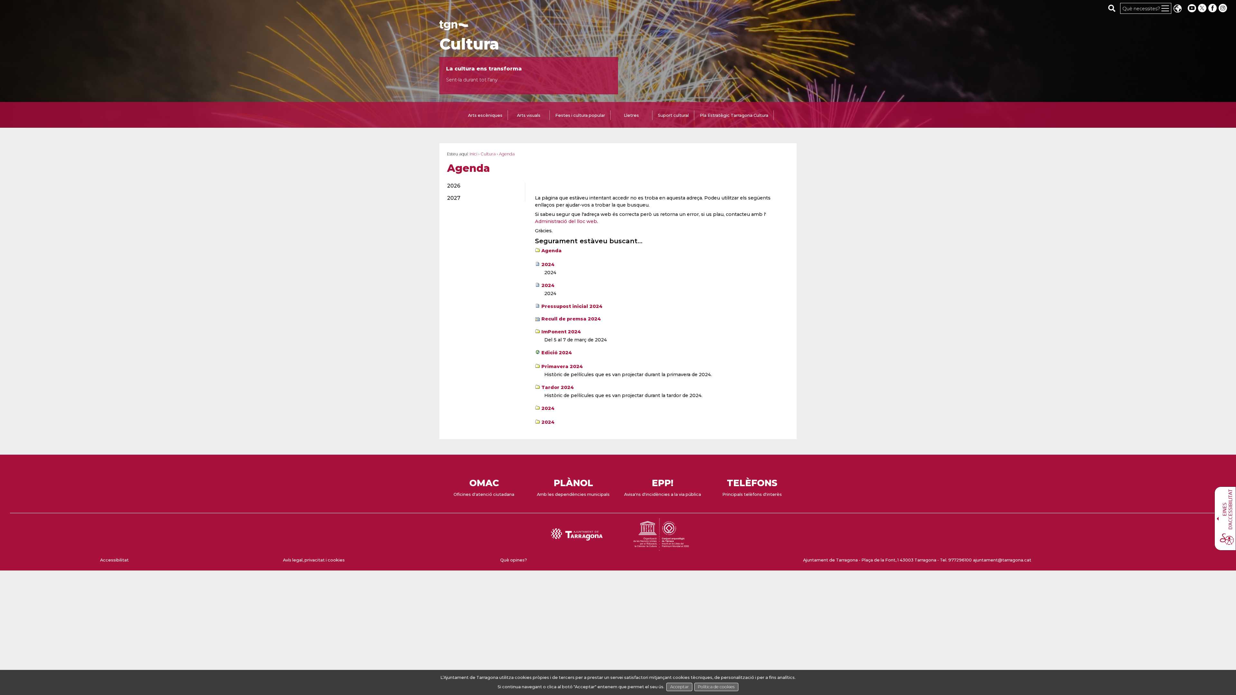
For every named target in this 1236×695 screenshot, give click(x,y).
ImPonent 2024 (561, 332)
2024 (548, 264)
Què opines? (513, 560)
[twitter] (1203, 8)
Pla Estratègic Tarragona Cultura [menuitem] (734, 115)
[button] (1177, 9)
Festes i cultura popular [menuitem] (580, 115)
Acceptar (679, 686)
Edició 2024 (556, 353)
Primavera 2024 (562, 366)
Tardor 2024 (557, 387)
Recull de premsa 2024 (571, 319)
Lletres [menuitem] (631, 115)
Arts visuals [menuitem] (528, 115)
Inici (473, 154)
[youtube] (1192, 8)
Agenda (551, 251)
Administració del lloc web (566, 221)
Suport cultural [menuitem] (673, 115)
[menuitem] (482, 186)
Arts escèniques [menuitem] (485, 115)
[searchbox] (1112, 8)
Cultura (469, 44)
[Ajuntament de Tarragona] (453, 27)
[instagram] (1223, 8)
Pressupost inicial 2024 (572, 306)
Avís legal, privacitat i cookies (314, 560)
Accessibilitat (114, 560)
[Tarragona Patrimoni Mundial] (661, 547)
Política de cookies (716, 686)
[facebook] (1213, 8)
